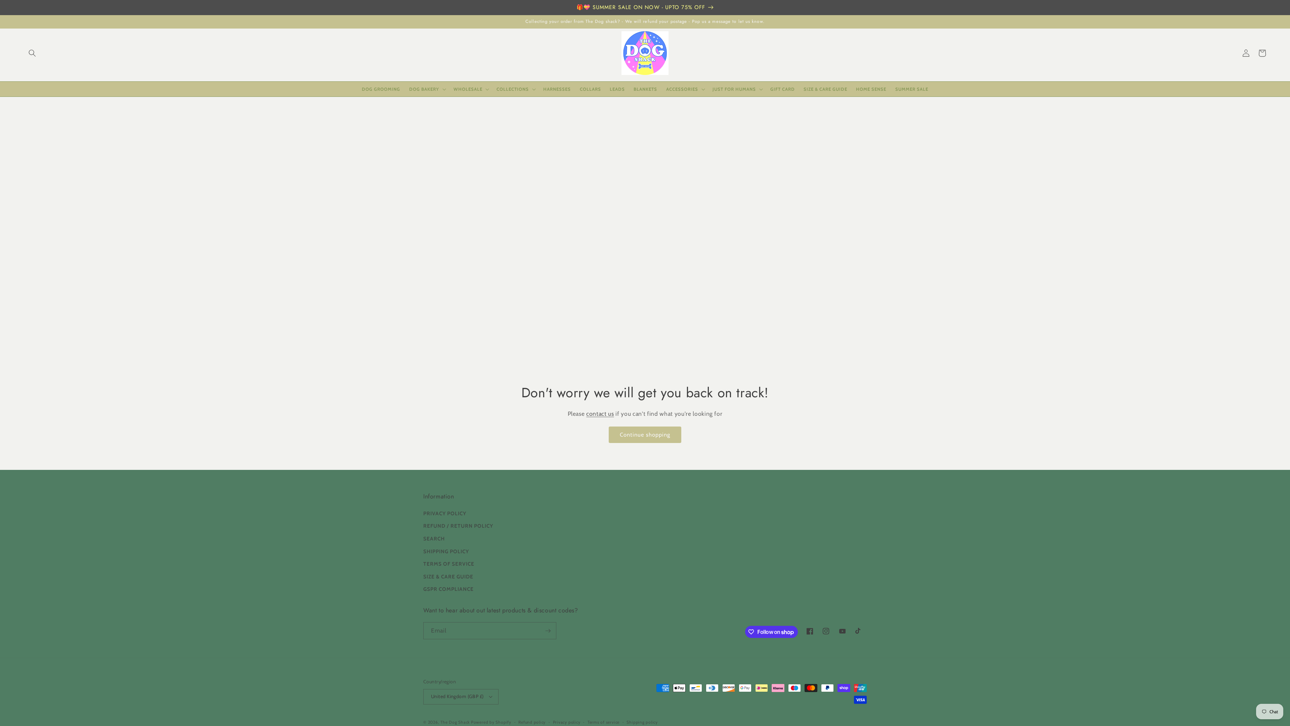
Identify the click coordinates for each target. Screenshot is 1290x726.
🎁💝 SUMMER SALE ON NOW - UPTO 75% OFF (640, 7)
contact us (600, 413)
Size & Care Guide (448, 576)
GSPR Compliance (448, 589)
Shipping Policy (446, 551)
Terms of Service (448, 564)
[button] (32, 53)
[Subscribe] (548, 631)
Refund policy (532, 722)
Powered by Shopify (491, 722)
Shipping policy (642, 722)
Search (434, 538)
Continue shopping (645, 434)
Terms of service (603, 722)
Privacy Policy (444, 513)
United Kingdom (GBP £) (457, 696)
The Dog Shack (455, 722)
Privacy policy (566, 722)
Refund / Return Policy (458, 526)
